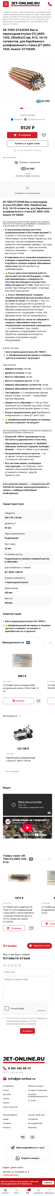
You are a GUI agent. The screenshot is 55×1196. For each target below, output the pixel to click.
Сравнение (38, 1193)
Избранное (49, 1193)
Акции (5, 1119)
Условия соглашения (37, 1090)
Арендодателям (35, 1123)
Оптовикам (33, 1119)
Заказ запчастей (10, 1107)
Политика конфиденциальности (38, 1096)
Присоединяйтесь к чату (30, 1147)
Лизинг (6, 1103)
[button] (21, 108)
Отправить (27, 1031)
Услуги (6, 1090)
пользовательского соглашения (21, 1023)
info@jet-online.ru (21, 1079)
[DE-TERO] (27, 169)
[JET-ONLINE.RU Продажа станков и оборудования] (25, 4)
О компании (8, 1086)
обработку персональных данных (27, 1019)
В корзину (25, 135)
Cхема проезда (10, 1174)
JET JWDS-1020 (14, 226)
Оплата (6, 1099)
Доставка (7, 1094)
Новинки (7, 1123)
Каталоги (7, 1128)
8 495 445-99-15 (19, 1068)
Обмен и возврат (35, 1086)
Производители (10, 1115)
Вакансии (32, 1128)
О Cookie (32, 1101)
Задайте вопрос (30, 1158)
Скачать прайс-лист (36, 1115)
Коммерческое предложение (27, 193)
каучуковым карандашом (36, 325)
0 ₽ (27, 1193)
